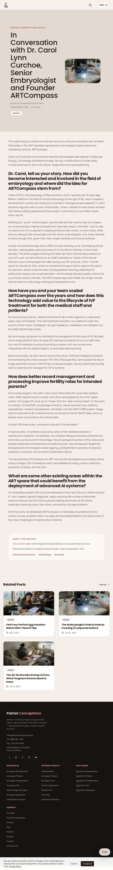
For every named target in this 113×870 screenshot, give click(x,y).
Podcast (10, 832)
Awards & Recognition (16, 818)
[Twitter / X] (29, 757)
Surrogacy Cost (48, 780)
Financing (45, 795)
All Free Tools (12, 846)
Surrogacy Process (15, 776)
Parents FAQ (46, 790)
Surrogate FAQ (13, 785)
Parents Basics (47, 771)
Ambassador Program (16, 799)
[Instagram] (16, 757)
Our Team (11, 813)
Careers (10, 836)
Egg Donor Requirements (87, 771)
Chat (104, 851)
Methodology (45, 554)
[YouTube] (36, 757)
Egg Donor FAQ (82, 785)
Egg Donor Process (84, 776)
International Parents (50, 799)
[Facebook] (9, 757)
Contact (10, 841)
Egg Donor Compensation (87, 780)
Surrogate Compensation (17, 780)
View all (102, 584)
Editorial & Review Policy (24, 554)
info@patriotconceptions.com (20, 735)
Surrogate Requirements (17, 771)
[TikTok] (22, 757)
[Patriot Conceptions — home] (6, 5)
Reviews (10, 822)
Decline (74, 863)
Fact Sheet (59, 554)
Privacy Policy (15, 866)
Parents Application (49, 785)
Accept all (87, 863)
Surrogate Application (16, 795)
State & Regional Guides (17, 790)
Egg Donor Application (85, 790)
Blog (8, 827)
